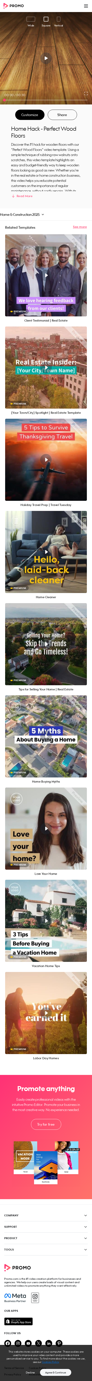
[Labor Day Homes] (46, 1013)
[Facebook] (15, 1298)
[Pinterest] (59, 1343)
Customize (29, 115)
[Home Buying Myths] (46, 736)
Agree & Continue (55, 1372)
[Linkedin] (48, 1343)
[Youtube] (28, 1343)
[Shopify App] (46, 1321)
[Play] (46, 58)
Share (62, 115)
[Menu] (86, 6)
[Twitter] (38, 1343)
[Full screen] (86, 93)
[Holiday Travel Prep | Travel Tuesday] (46, 460)
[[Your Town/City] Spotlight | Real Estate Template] (46, 367)
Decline (30, 1372)
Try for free (46, 1124)
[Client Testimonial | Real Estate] (46, 275)
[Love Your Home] (46, 829)
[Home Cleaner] (46, 552)
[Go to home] (15, 6)
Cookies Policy (50, 1362)
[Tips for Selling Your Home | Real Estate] (46, 644)
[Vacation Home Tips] (46, 921)
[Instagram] (35, 1298)
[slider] (4, 100)
